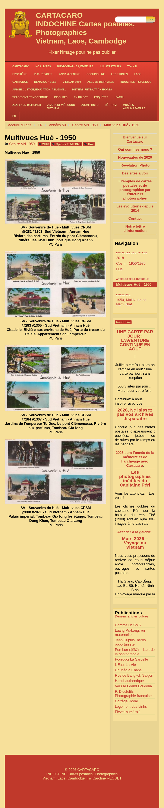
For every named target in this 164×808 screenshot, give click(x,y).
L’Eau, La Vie (125, 665)
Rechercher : (125, 13)
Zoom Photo (89, 105)
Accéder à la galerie (134, 532)
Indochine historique (135, 81)
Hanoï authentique (129, 681)
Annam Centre (69, 74)
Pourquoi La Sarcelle (131, 659)
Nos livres (43, 66)
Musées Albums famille (134, 107)
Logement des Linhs (131, 706)
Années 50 (57, 125)
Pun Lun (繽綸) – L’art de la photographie (135, 652)
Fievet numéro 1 (128, 712)
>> (151, 19)
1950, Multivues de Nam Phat (131, 302)
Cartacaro (20, 66)
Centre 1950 (85, 125)
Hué (91, 144)
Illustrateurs (110, 66)
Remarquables (45, 81)
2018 (45, 144)
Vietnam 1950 (72, 81)
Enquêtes (101, 97)
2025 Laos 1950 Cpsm (26, 105)
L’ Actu (119, 97)
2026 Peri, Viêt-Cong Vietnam (61, 107)
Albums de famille (100, 81)
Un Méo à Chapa (128, 670)
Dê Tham (111, 105)
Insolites (60, 97)
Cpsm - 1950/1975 (68, 144)
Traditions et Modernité (30, 97)
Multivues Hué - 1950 (133, 284)
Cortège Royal (126, 701)
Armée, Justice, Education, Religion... (39, 89)
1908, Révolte (43, 74)
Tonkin (132, 66)
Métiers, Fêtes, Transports (92, 89)
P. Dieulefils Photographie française (133, 693)
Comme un (128, 625)
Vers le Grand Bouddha (133, 686)
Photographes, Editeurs (75, 66)
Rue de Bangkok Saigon (134, 675)
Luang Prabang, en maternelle (130, 632)
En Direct (81, 97)
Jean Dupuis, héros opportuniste (130, 642)
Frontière (19, 74)
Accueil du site (19, 125)
